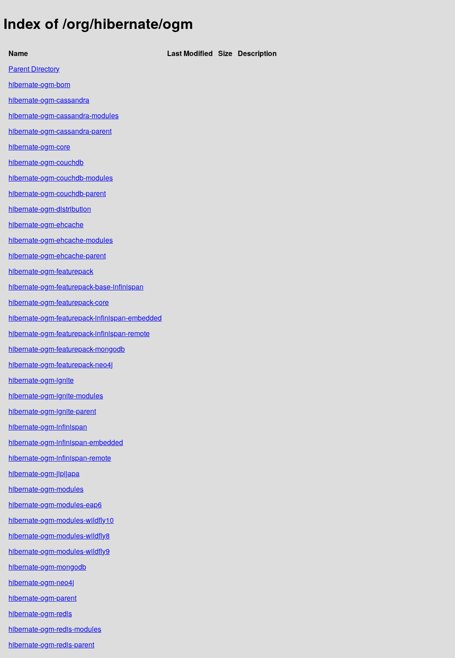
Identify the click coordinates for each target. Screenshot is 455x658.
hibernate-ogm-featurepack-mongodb (66, 349)
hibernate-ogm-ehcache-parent (57, 255)
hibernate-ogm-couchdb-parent (57, 193)
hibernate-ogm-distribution (49, 209)
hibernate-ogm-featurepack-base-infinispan (76, 286)
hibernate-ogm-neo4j (41, 582)
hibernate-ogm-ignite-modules (55, 395)
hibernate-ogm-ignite (41, 380)
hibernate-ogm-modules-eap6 (55, 504)
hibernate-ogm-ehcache (46, 224)
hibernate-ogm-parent (42, 598)
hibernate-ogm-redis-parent (51, 644)
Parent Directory (34, 69)
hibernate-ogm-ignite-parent (52, 411)
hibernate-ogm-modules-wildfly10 (61, 520)
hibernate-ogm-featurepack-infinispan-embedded (85, 318)
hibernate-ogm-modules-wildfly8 (59, 535)
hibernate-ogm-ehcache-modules (60, 240)
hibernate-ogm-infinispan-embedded (65, 442)
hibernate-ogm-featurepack (50, 271)
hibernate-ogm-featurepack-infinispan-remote (79, 333)
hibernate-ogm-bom (39, 84)
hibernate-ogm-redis (40, 613)
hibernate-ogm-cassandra (48, 100)
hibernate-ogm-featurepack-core (58, 302)
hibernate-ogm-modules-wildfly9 (59, 551)
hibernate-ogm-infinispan (47, 426)
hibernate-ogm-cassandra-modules (63, 115)
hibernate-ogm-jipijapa (44, 473)
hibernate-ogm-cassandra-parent (60, 131)
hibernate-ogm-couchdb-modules (60, 178)
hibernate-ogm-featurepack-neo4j (60, 364)
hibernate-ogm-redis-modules (54, 629)
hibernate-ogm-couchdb (46, 162)
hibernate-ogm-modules (46, 489)
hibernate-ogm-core (39, 146)
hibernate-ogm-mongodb (47, 567)
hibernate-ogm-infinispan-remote (59, 458)
